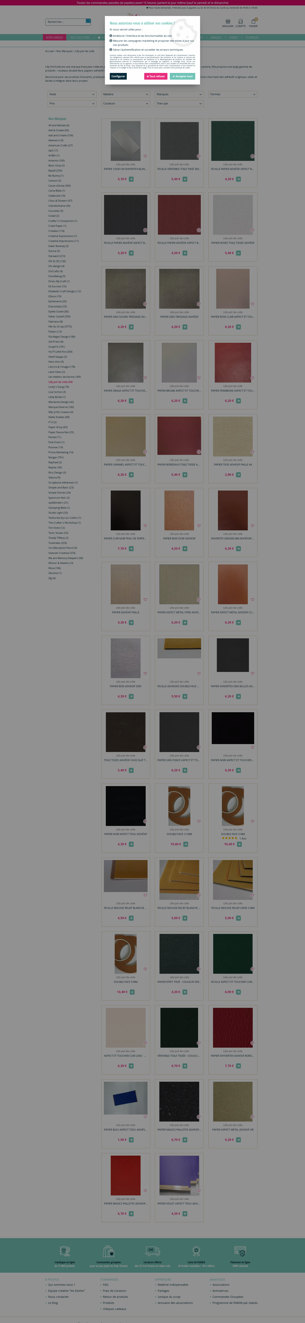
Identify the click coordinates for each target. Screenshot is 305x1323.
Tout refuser (157, 76)
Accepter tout (184, 76)
